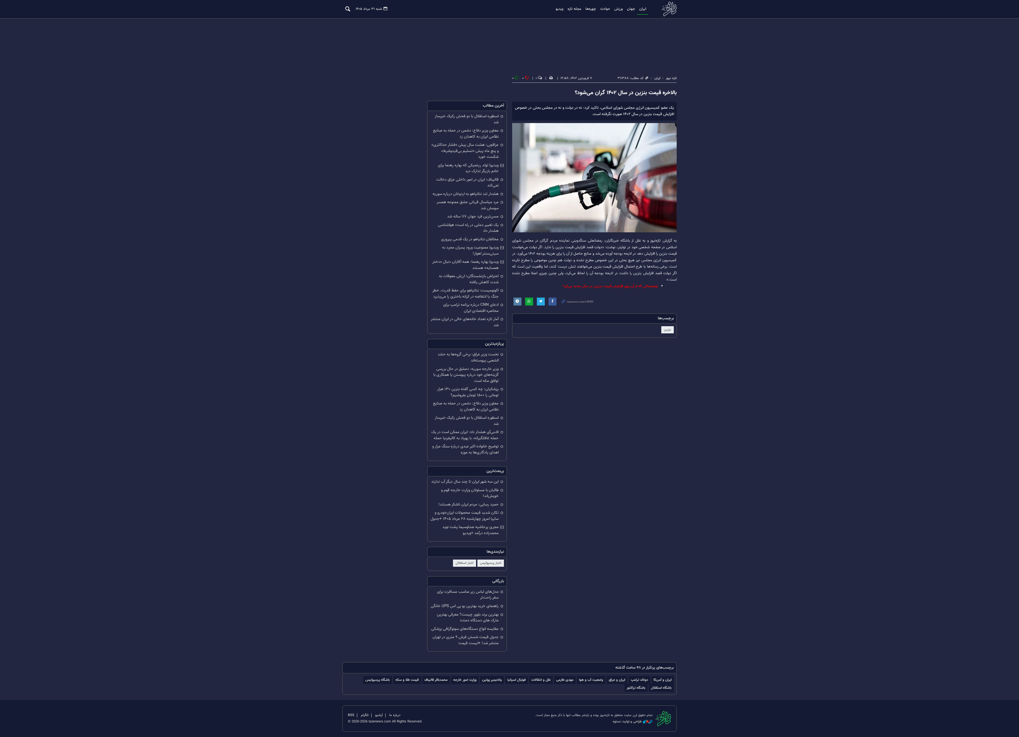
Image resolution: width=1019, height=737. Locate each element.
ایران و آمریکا (663, 680)
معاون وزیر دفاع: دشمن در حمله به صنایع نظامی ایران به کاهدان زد (466, 134)
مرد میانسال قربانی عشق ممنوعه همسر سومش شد (468, 205)
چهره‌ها (590, 9)
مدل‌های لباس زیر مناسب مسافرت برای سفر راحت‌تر (468, 595)
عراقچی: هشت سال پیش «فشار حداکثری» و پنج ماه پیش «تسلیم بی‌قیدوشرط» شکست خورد (465, 151)
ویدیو (559, 9)
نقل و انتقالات (541, 680)
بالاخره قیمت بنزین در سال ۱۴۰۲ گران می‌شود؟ (626, 93)
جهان (631, 9)
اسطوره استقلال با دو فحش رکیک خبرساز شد (467, 119)
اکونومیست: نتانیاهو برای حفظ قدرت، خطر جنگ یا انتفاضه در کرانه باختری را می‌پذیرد (465, 293)
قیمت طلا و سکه (407, 680)
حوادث (605, 9)
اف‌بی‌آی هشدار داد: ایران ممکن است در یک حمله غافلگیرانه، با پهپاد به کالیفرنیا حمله (465, 435)
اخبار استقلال (464, 563)
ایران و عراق (617, 680)
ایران (642, 9)
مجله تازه (574, 9)
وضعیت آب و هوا (591, 680)
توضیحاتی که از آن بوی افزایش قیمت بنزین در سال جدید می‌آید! (610, 286)
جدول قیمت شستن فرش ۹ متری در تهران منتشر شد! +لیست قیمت (466, 640)
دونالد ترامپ (639, 680)
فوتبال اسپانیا (516, 680)
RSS (351, 715)
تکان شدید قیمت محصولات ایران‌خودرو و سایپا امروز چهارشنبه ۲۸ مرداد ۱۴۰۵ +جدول (464, 516)
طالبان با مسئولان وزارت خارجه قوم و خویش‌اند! (470, 493)
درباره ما (394, 715)
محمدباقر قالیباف (436, 680)
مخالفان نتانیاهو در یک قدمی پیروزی (470, 239)
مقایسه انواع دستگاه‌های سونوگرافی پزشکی (465, 629)
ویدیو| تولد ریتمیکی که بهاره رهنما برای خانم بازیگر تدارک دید (468, 168)
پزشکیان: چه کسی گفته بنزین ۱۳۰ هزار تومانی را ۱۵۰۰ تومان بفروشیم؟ (468, 392)
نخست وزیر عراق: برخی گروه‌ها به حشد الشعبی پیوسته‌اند (468, 357)
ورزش (618, 9)
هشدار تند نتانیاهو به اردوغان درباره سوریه (466, 194)
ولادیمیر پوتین (492, 680)
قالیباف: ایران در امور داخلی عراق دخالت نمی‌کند (467, 183)
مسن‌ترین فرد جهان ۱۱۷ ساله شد (473, 216)
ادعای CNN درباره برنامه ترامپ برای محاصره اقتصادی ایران (471, 308)
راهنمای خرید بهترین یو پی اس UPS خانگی (465, 606)
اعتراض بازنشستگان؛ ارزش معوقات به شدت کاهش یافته (469, 279)
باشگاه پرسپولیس (377, 680)
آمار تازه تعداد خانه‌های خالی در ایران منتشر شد (465, 322)
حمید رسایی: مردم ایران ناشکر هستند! (468, 504)
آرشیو (379, 715)
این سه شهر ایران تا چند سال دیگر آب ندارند (465, 482)
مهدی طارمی (564, 680)
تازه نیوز (667, 9)
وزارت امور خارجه (465, 680)
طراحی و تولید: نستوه (627, 721)
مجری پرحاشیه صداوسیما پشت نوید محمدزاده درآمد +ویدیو (470, 530)
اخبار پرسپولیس (490, 563)
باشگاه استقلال (661, 688)
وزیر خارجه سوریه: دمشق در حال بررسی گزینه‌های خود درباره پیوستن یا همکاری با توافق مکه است (466, 375)
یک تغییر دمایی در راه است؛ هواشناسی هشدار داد (468, 228)
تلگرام (365, 715)
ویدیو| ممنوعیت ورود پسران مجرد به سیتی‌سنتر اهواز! (470, 251)
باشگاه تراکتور (636, 688)
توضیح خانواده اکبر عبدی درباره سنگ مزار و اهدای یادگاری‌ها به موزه (465, 449)
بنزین (667, 329)
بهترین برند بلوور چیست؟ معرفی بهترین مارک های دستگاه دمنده (468, 618)
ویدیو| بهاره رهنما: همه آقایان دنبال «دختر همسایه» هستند (465, 265)
